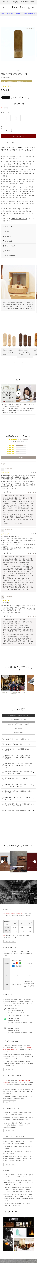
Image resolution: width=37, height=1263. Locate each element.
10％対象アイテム (10, 13)
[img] (5, 473)
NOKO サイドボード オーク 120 (23, 308)
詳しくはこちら (10, 941)
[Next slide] (34, 861)
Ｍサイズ (15, 97)
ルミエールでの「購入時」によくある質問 (18, 724)
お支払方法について (19, 732)
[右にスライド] (22, 71)
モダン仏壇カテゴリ (18, 868)
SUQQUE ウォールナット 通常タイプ (24, 352)
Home (2, 13)
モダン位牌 (30, 13)
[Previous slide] (2, 861)
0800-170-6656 (12, 1010)
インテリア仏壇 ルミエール (20, 1261)
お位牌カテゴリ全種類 (21, 13)
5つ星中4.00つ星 (23, 439)
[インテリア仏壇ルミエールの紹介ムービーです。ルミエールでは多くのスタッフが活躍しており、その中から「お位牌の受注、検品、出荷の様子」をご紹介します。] (18, 393)
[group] (13, 684)
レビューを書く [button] (18, 458)
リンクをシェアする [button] (8, 142)
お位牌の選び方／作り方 (19, 219)
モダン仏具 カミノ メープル (13, 306)
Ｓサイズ (5, 97)
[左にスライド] (15, 71)
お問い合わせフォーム (13, 1028)
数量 (2, 127)
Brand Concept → (9, 898)
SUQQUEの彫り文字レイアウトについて (18, 715)
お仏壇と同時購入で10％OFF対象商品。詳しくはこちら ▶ (17, 81)
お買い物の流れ (18, 728)
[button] (3, 8)
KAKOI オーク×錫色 (27, 304)
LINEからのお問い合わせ (14, 1018)
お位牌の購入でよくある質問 (18, 719)
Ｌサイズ (24, 97)
